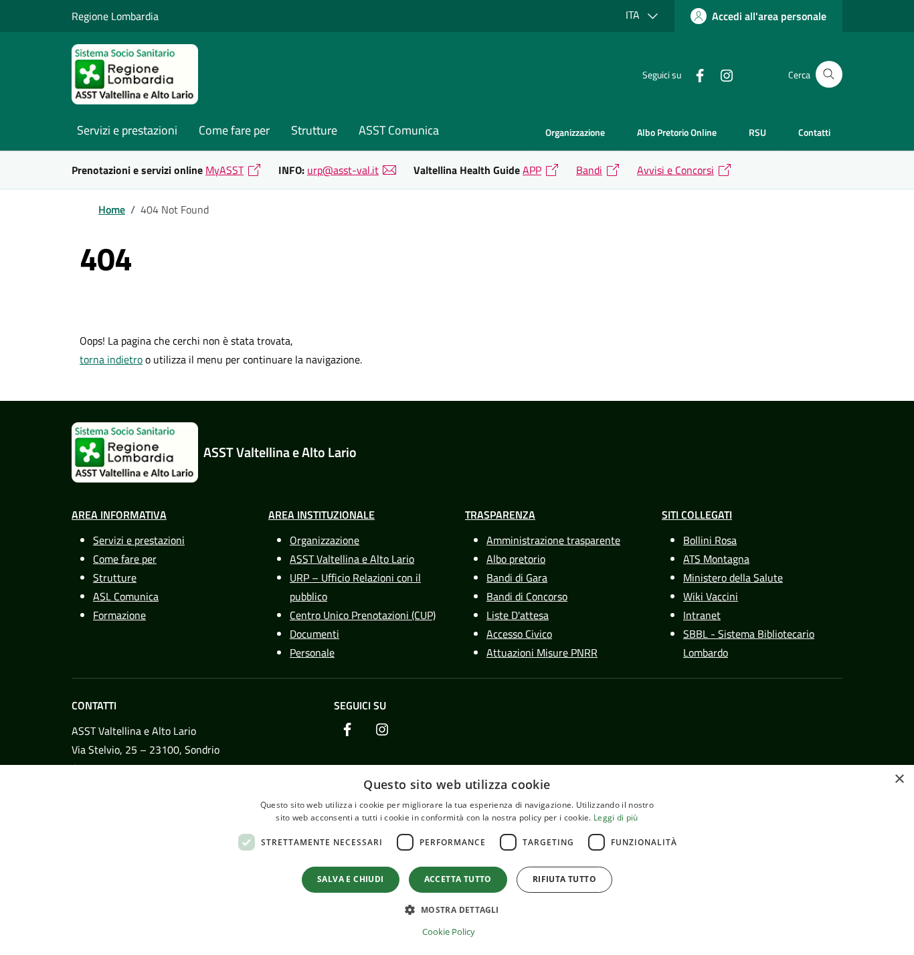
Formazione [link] (119, 615)
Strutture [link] (314, 130)
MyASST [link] (224, 170)
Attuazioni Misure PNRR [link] (542, 652)
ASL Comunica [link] (126, 596)
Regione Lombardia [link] (115, 16)
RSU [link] (757, 132)
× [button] (899, 779)
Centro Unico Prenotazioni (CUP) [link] (363, 615)
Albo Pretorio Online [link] (677, 132)
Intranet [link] (702, 615)
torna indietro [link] (111, 359)
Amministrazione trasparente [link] (553, 540)
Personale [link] (312, 652)
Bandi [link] (589, 170)
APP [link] (532, 170)
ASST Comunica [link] (399, 130)
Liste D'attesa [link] (517, 615)
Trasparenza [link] (500, 515)
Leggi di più (615, 817)
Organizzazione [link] (575, 132)
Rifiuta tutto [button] (564, 879)
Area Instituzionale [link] (321, 515)
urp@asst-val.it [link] (343, 170)
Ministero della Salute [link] (733, 578)
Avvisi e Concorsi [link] (675, 170)
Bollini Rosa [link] (710, 540)
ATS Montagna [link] (716, 559)
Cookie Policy (448, 932)
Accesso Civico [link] (519, 634)
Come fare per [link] (234, 130)
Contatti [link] (814, 132)
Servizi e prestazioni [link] (127, 130)
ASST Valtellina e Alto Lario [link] (352, 559)
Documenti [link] (314, 634)
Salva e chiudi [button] (350, 879)
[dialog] (457, 860)
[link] (758, 16)
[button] (456, 909)
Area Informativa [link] (119, 515)
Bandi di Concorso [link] (526, 596)
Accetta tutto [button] (458, 879)
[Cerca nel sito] (829, 74)
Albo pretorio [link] (515, 559)
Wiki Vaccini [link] (710, 596)
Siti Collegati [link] (697, 515)
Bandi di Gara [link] (516, 578)
